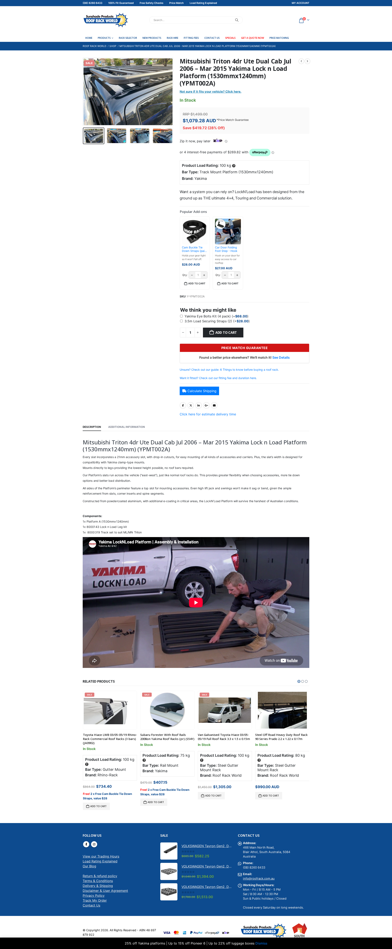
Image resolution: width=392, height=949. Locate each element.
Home (88, 38)
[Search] (237, 20)
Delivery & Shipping (98, 886)
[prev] (301, 61)
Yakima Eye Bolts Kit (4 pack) (216, 316)
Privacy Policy (94, 895)
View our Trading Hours (101, 856)
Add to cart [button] (196, 283)
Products (104, 38)
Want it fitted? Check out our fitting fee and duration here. (218, 378)
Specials (230, 38)
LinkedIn (198, 405)
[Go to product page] (282, 710)
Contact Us (212, 38)
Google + (206, 405)
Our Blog (89, 866)
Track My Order (95, 900)
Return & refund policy (100, 876)
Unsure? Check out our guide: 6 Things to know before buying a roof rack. (229, 369)
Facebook (183, 405)
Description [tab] (92, 426)
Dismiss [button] (261, 943)
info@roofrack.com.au (259, 878)
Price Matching (279, 38)
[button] (84, 92)
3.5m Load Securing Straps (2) (217, 321)
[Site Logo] (106, 20)
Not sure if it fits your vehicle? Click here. (210, 91)
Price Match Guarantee (233, 119)
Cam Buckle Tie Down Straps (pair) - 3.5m (194, 249)
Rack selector (128, 38)
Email (214, 405)
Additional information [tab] (126, 426)
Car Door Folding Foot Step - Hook (226, 249)
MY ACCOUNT (300, 2)
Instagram (94, 844)
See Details (281, 357)
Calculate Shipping (201, 391)
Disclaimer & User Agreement (105, 891)
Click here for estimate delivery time (208, 414)
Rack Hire (172, 38)
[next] (307, 61)
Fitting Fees (191, 38)
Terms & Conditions (98, 881)
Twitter (190, 405)
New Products (152, 38)
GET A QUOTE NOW (252, 38)
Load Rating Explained (100, 861)
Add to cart (226, 332)
